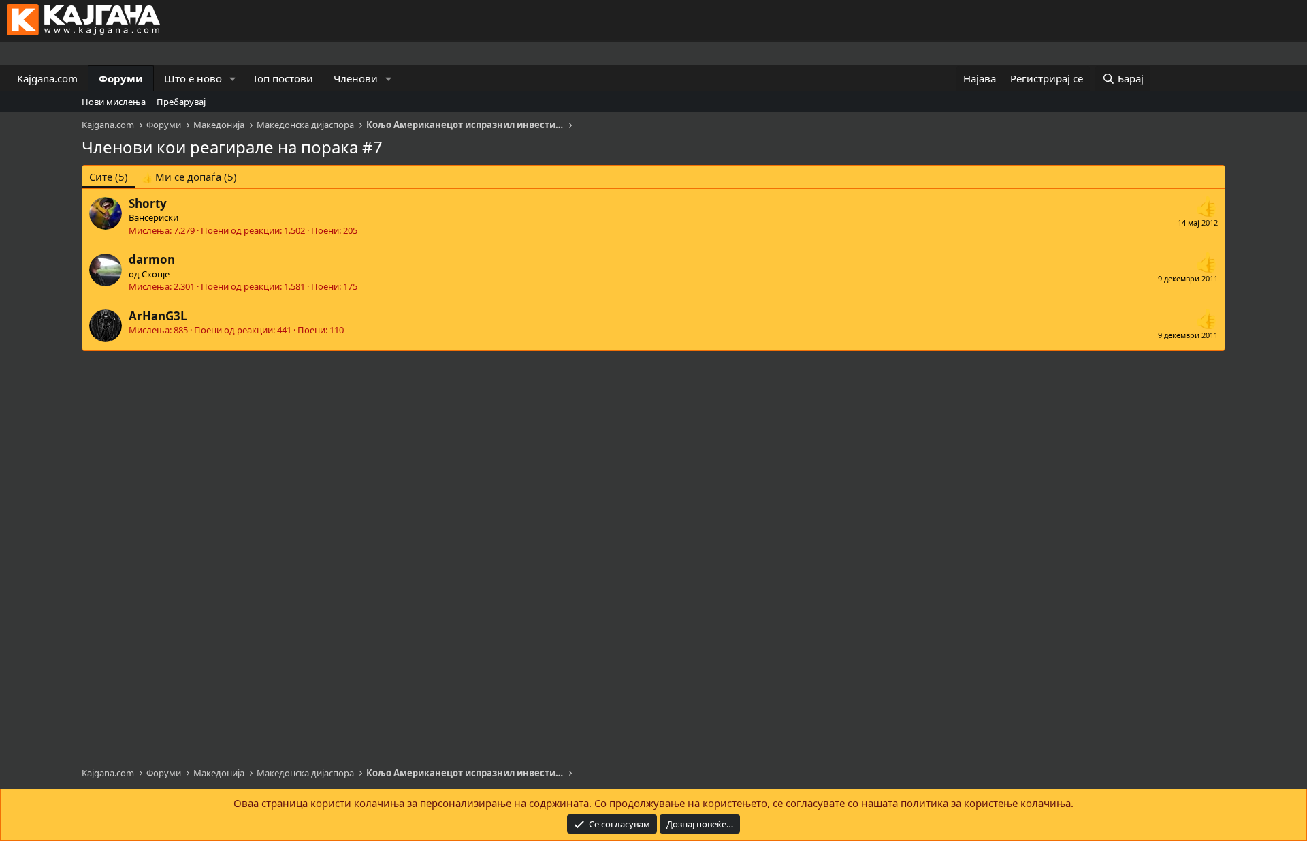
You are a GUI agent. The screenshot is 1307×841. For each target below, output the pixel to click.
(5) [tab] (108, 176)
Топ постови (283, 78)
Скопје (156, 274)
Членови (356, 78)
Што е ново (193, 78)
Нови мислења (114, 101)
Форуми (121, 78)
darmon (152, 259)
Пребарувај (181, 101)
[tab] (189, 177)
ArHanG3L (158, 316)
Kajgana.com (47, 78)
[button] (232, 78)
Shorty (148, 203)
